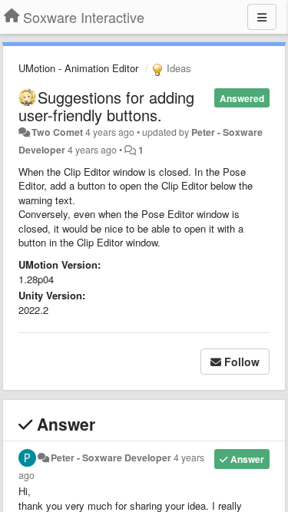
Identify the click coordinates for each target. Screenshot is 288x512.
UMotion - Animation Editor (78, 68)
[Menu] (261, 17)
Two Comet (57, 132)
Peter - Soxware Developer (111, 457)
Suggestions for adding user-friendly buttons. (106, 106)
